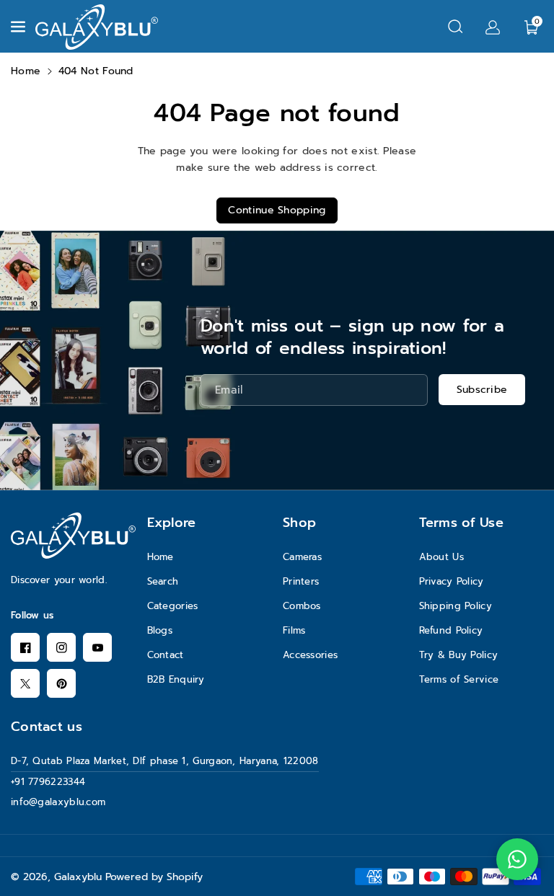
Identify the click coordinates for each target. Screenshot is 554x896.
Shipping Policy (456, 606)
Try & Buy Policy (458, 655)
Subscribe (482, 389)
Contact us (46, 727)
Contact (165, 655)
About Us (441, 557)
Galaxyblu (78, 876)
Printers (301, 581)
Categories (172, 606)
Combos (302, 606)
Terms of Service (459, 679)
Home (25, 71)
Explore (171, 523)
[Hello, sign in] (493, 27)
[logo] (73, 536)
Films (294, 630)
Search (163, 581)
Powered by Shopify (154, 876)
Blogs (160, 630)
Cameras (302, 557)
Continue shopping (276, 210)
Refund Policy (451, 630)
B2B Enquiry (176, 679)
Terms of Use (461, 523)
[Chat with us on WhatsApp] (517, 859)
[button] (19, 26)
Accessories (310, 655)
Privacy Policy (451, 581)
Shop (299, 523)
